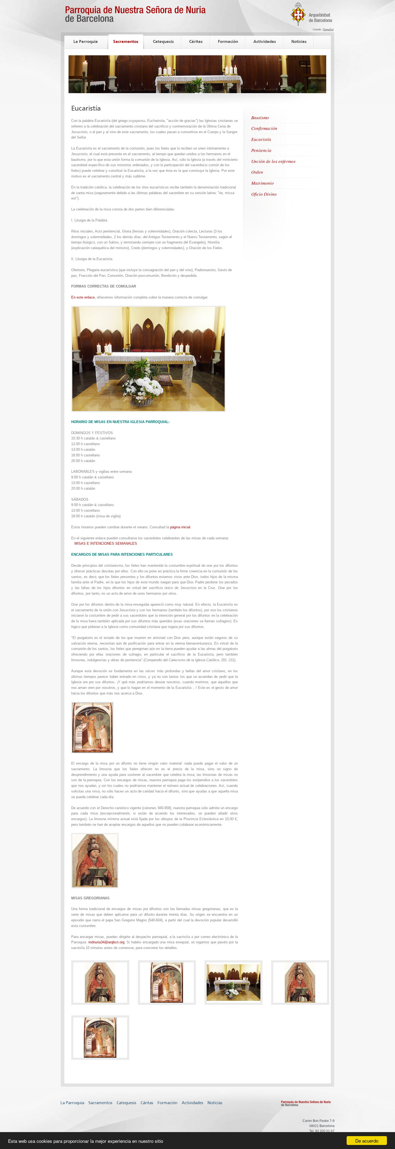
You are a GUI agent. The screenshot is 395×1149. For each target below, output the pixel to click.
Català (317, 29)
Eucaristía (261, 139)
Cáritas (196, 41)
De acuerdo (366, 1140)
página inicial (180, 527)
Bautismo (260, 117)
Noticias (299, 41)
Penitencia (261, 150)
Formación (228, 41)
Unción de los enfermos (273, 161)
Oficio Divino (264, 194)
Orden (257, 172)
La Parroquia (85, 41)
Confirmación (264, 128)
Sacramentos (125, 41)
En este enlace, (83, 297)
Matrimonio (262, 183)
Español (328, 29)
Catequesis (163, 41)
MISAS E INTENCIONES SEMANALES (105, 543)
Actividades (264, 41)
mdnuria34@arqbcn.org (106, 942)
